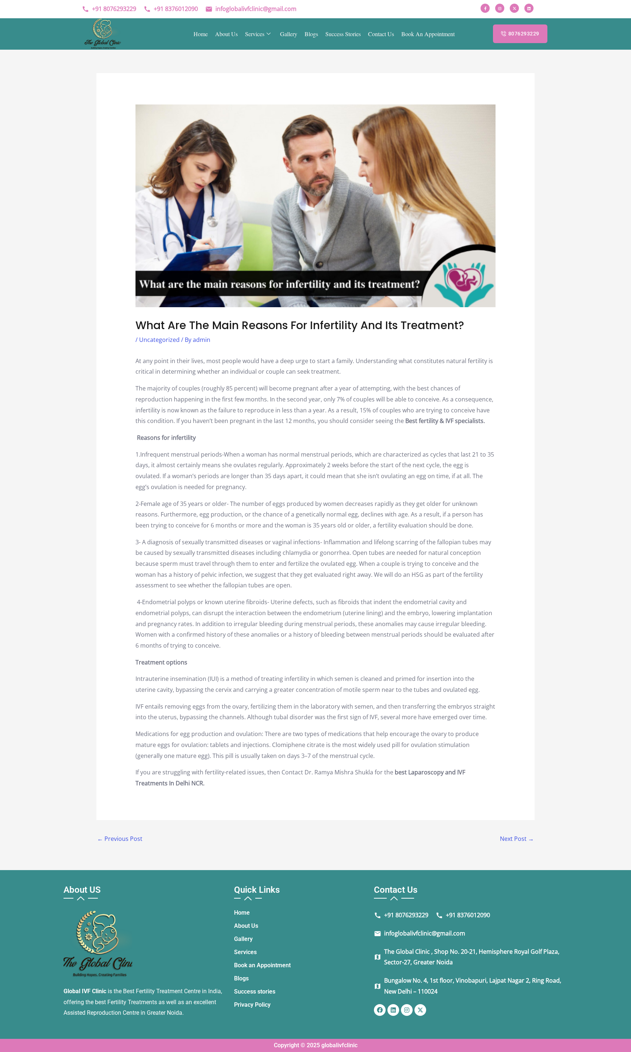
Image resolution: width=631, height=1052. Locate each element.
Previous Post (119, 839)
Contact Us (381, 34)
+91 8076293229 (109, 9)
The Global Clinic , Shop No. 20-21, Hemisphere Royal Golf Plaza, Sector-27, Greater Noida (466, 957)
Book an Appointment (262, 965)
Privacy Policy (252, 1004)
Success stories (343, 34)
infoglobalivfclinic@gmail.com (251, 9)
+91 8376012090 (171, 9)
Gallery (288, 34)
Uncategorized (159, 340)
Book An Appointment (428, 34)
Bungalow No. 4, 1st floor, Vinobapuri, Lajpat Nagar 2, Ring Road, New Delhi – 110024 (467, 985)
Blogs (311, 34)
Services (254, 34)
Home (201, 34)
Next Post (517, 839)
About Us (226, 34)
